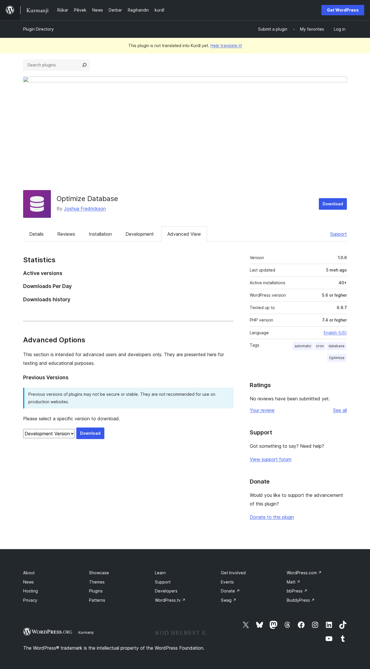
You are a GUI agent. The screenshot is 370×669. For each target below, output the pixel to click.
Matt (293, 581)
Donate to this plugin (272, 517)
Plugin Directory (38, 29)
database (336, 346)
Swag (228, 600)
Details (36, 234)
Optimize (337, 358)
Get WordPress (343, 10)
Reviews (66, 234)
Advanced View (184, 234)
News (28, 581)
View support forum (270, 459)
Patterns (97, 600)
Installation (100, 234)
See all (340, 410)
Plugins (96, 590)
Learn (160, 572)
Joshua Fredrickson (85, 208)
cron (320, 346)
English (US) (335, 332)
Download (333, 203)
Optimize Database (87, 198)
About (29, 572)
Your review (262, 410)
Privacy (30, 600)
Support (338, 234)
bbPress (297, 590)
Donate (230, 590)
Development (139, 234)
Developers (166, 590)
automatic (303, 346)
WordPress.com (304, 572)
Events (227, 581)
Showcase (99, 572)
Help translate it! (226, 45)
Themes (97, 581)
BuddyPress (301, 600)
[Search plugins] (84, 65)
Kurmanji (86, 632)
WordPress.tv (170, 600)
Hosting (30, 590)
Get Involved (233, 572)
